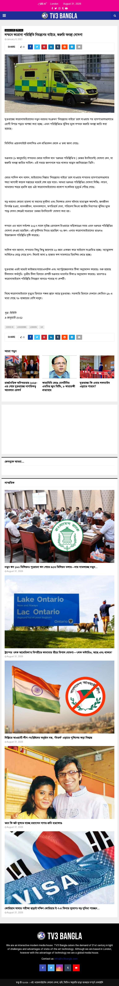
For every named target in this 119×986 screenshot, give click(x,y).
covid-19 (9, 327)
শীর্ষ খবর (19, 30)
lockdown (21, 327)
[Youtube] (76, 967)
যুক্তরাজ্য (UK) (10, 30)
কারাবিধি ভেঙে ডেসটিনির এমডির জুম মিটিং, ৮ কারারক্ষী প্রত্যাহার (58, 386)
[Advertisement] (59, 429)
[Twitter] (51, 967)
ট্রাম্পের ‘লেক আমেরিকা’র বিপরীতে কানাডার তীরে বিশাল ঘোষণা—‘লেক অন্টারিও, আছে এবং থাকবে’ (58, 652)
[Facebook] (42, 967)
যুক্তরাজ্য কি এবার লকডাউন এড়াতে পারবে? (95, 384)
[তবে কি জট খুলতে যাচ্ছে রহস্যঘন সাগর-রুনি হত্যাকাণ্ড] (59, 782)
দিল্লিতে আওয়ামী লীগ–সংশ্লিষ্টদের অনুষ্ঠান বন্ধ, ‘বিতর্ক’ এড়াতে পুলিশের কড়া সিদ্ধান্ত (48, 737)
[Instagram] (59, 967)
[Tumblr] (67, 967)
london (33, 327)
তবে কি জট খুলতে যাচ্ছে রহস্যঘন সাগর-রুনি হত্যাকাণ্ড (33, 823)
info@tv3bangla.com (66, 958)
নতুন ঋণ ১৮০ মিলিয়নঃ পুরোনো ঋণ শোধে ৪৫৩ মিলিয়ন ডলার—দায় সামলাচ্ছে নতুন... (51, 567)
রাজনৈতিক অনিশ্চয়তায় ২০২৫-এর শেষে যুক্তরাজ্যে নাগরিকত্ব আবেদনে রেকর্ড (21, 386)
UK (42, 327)
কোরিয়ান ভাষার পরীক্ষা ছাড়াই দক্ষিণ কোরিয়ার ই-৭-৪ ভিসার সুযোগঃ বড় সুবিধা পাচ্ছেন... (52, 908)
